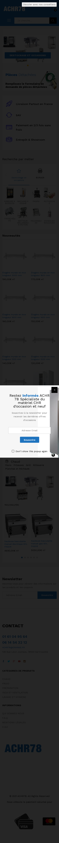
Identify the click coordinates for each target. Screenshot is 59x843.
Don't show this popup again (31, 451)
